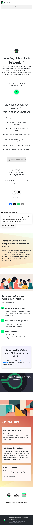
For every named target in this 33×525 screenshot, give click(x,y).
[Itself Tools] (16, 499)
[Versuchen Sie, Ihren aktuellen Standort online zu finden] (16, 382)
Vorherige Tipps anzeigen (8, 225)
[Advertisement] (16, 26)
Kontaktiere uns (17, 522)
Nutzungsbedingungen (15, 517)
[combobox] (16, 159)
